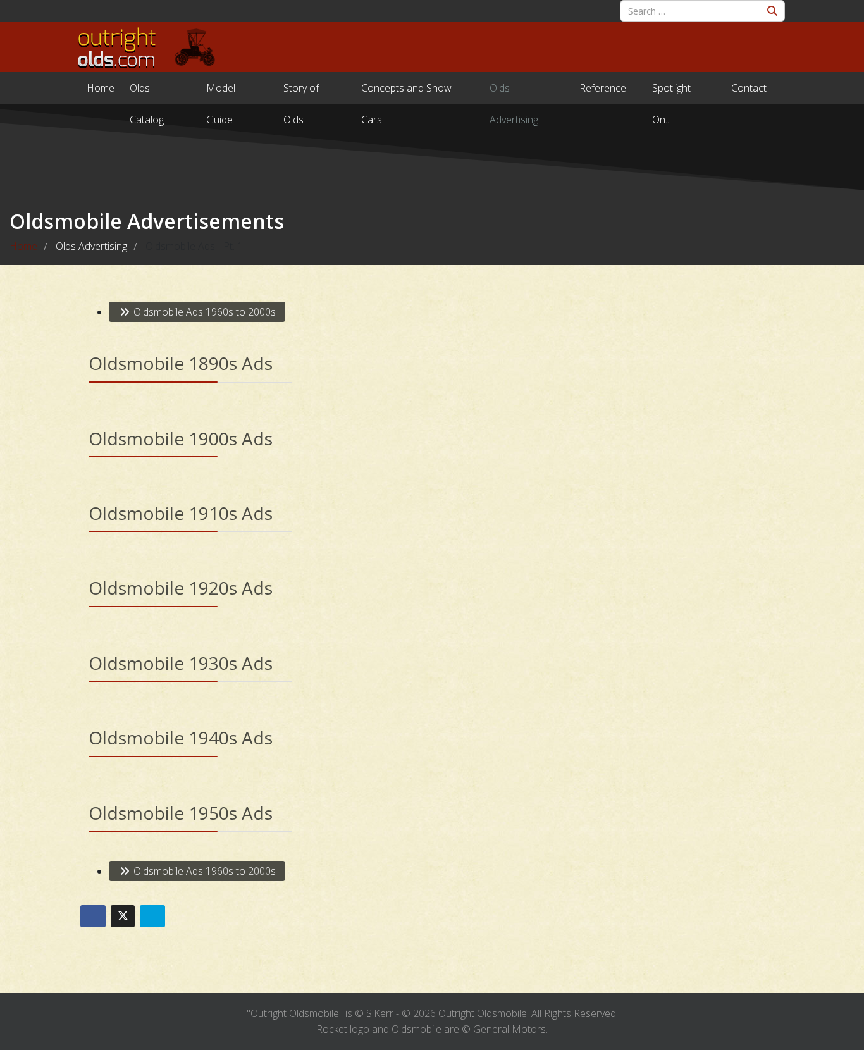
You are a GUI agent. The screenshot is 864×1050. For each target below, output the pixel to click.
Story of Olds (301, 92)
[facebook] (89, 8)
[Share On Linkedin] (152, 916)
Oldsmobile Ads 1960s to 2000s (203, 312)
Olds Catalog (147, 92)
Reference (602, 88)
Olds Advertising (514, 92)
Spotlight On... (671, 92)
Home (100, 88)
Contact (749, 88)
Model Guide (220, 92)
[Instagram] (111, 8)
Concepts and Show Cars (406, 92)
